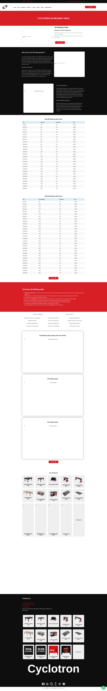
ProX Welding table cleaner (53, 534)
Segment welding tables (66, 485)
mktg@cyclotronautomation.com (28, 602)
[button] (29, 7)
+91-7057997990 (25, 605)
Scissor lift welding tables (41, 500)
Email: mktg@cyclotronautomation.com (77, 1)
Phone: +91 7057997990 (27, 1)
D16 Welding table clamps (28, 534)
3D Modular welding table (28, 485)
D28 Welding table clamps (41, 534)
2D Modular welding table (41, 485)
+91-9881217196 (25, 607)
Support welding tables (78, 486)
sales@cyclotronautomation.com (29, 604)
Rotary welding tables (53, 484)
